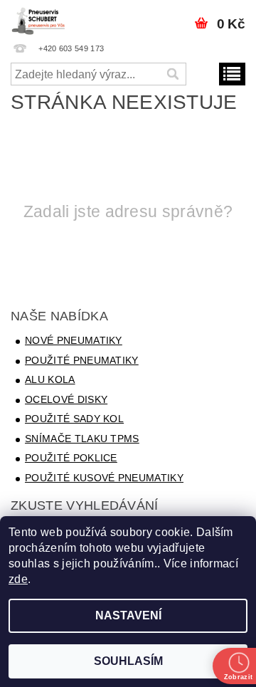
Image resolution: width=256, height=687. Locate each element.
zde (18, 579)
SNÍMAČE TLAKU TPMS (82, 438)
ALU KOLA (50, 379)
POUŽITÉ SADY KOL (74, 418)
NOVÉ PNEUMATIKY (73, 340)
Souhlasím (128, 661)
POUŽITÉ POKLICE (71, 457)
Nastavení (128, 615)
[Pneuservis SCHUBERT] (39, 18)
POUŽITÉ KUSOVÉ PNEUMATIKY (104, 477)
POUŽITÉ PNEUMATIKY (82, 360)
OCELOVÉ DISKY (66, 399)
